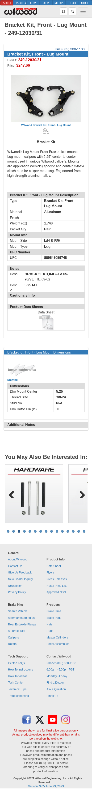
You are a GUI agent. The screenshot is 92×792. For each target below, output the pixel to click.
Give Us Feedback (20, 572)
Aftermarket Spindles (21, 618)
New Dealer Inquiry (20, 579)
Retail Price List (56, 585)
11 (62, 531)
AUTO (7, 3)
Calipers (13, 637)
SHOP (85, 3)
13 (73, 531)
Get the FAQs (16, 663)
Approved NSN (56, 592)
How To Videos (17, 676)
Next (80, 493)
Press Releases (56, 579)
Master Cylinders (57, 637)
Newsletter (15, 585)
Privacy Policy (17, 592)
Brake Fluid (53, 611)
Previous (11, 493)
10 (57, 531)
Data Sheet (53, 566)
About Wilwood (17, 559)
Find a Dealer (55, 682)
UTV (33, 3)
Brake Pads (53, 618)
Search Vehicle (17, 611)
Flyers (50, 572)
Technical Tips (17, 689)
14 (78, 531)
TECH (72, 3)
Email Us (52, 696)
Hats (49, 624)
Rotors (12, 644)
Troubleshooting (18, 696)
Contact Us (15, 566)
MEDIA (58, 3)
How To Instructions (20, 669)
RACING (20, 3)
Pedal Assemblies (57, 644)
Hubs (49, 631)
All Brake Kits (16, 631)
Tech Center (16, 682)
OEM (46, 3)
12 (68, 531)
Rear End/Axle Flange (22, 624)
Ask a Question (56, 689)
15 (84, 531)
